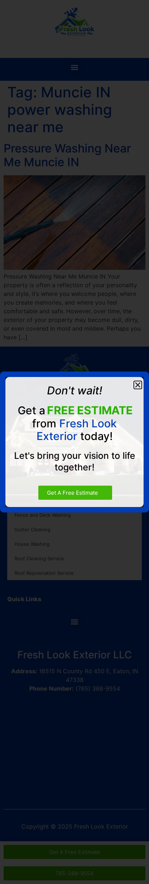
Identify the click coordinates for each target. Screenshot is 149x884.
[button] (137, 385)
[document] (74, 442)
